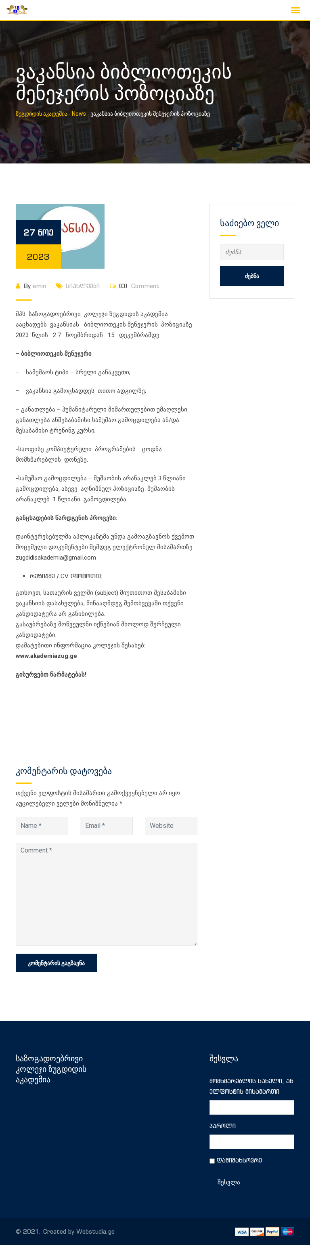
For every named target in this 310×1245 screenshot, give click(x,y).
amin (39, 286)
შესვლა (229, 1182)
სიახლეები (83, 286)
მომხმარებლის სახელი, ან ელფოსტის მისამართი (251, 1086)
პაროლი (222, 1126)
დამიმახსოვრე (239, 1160)
